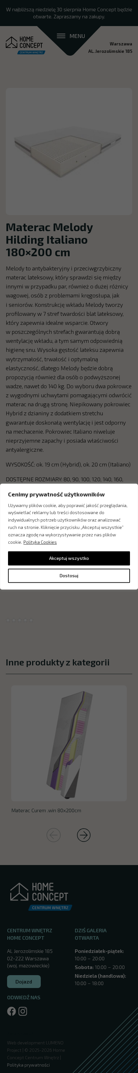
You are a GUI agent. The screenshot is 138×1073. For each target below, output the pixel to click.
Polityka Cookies (40, 542)
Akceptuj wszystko (69, 558)
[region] (69, 536)
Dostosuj (69, 575)
